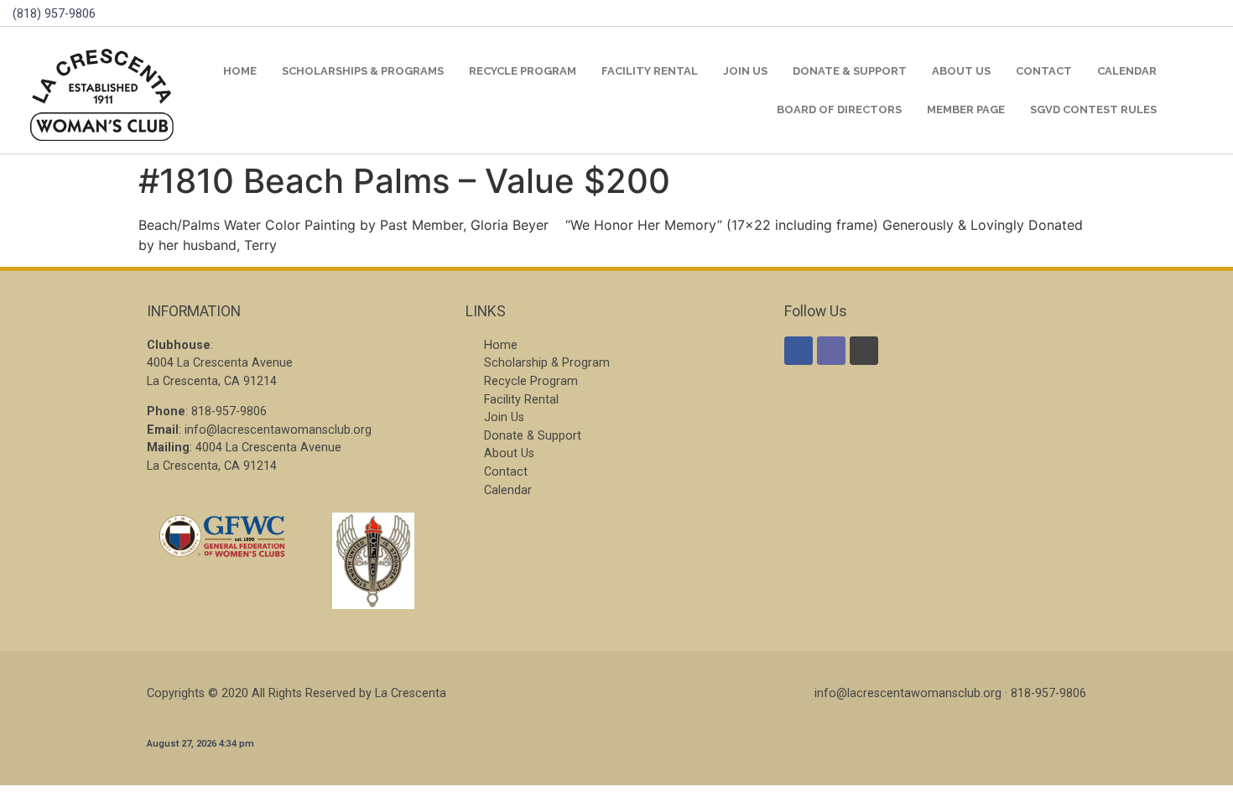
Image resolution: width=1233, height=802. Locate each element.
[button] (1200, 90)
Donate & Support (850, 71)
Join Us (745, 71)
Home (240, 71)
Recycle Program (522, 71)
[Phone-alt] (864, 350)
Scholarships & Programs (363, 71)
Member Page (966, 109)
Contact (1044, 71)
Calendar (1127, 71)
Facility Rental (649, 71)
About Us (961, 71)
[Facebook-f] (798, 350)
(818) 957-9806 (54, 14)
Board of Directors (839, 109)
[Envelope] (831, 350)
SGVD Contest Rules (1093, 109)
